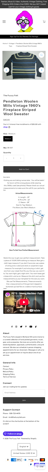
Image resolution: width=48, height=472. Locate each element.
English (23, 447)
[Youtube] (31, 326)
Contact (6, 366)
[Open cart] (44, 21)
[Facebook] (12, 326)
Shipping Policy (9, 374)
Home (5, 43)
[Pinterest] (26, 326)
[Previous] (6, 70)
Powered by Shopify (28, 438)
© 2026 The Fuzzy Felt (11, 438)
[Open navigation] (4, 21)
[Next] (41, 70)
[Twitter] (21, 326)
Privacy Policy (8, 369)
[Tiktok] (35, 326)
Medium (8, 139)
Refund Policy (8, 372)
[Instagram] (16, 326)
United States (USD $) (23, 453)
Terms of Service (9, 377)
